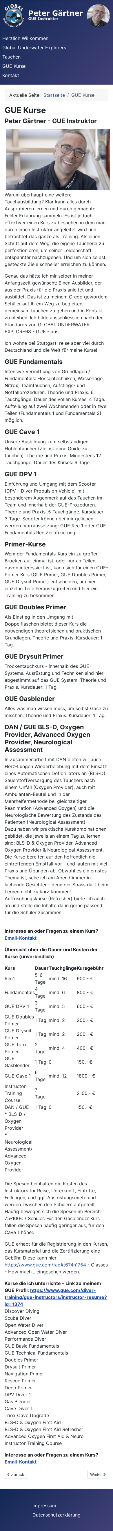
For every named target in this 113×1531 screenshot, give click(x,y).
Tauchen (11, 57)
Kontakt (10, 75)
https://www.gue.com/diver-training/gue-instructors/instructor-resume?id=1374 (56, 1297)
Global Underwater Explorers (34, 47)
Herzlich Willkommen (25, 38)
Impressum (44, 1505)
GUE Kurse (13, 66)
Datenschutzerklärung (56, 1515)
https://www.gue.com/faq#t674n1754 (45, 1265)
